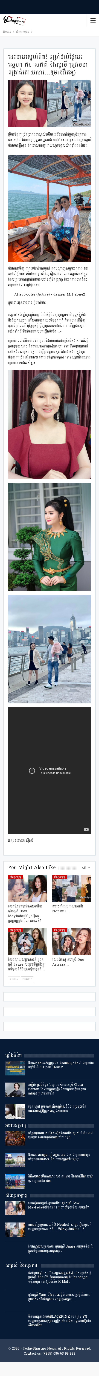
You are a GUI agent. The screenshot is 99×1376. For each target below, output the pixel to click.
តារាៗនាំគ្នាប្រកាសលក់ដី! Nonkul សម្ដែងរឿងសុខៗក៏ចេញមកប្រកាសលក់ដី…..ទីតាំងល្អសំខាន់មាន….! (60, 1227)
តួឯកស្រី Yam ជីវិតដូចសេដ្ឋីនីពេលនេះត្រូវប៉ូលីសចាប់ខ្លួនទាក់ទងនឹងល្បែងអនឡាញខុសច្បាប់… (59, 1297)
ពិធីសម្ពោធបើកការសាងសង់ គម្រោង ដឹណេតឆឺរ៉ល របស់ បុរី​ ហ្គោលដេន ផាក (60, 1179)
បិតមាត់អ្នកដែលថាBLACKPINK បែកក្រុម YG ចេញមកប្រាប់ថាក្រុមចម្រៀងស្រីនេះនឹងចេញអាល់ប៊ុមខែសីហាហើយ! (59, 1321)
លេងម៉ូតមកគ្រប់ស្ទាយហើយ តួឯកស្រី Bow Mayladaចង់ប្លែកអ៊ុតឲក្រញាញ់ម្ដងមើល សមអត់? (58, 1205)
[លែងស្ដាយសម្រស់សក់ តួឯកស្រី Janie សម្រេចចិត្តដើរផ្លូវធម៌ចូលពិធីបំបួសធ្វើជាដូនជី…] (27, 941)
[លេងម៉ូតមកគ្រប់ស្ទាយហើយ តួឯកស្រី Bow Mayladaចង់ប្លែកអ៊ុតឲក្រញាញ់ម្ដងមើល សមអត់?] (27, 888)
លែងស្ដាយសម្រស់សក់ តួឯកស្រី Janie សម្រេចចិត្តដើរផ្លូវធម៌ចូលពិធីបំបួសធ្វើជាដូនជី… (60, 1249)
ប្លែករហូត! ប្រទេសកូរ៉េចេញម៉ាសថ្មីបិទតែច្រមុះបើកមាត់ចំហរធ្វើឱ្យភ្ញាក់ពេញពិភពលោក (57, 1109)
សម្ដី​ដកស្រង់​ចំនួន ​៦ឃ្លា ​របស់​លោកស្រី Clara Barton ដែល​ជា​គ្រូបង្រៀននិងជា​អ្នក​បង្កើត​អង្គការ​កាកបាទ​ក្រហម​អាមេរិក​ (57, 1089)
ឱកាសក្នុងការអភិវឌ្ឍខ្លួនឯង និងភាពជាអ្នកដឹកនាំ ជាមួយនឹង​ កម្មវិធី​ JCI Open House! (61, 1065)
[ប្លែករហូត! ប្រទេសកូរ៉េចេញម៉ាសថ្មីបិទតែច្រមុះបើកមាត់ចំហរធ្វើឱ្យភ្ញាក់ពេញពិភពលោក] (15, 1111)
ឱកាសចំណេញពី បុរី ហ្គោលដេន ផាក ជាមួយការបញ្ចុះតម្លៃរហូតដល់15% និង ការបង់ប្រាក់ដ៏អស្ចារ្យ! (59, 1157)
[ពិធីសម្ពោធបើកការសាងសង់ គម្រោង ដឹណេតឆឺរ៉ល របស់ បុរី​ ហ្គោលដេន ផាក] (15, 1181)
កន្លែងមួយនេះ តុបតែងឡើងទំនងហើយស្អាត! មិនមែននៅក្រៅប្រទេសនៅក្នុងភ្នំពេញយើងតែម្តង (60, 1135)
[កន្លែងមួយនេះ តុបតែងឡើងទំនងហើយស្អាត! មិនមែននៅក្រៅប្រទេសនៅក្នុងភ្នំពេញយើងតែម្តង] (15, 1138)
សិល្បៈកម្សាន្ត (15, 877)
